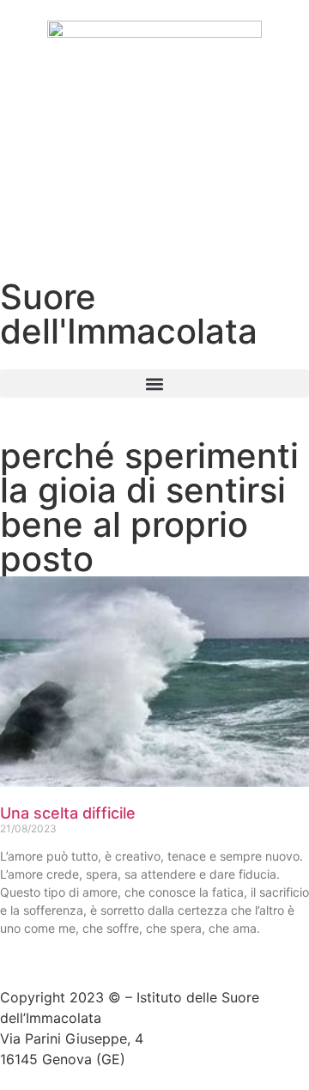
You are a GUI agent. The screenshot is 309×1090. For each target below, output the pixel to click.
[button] (154, 383)
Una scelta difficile (68, 813)
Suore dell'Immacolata (129, 314)
